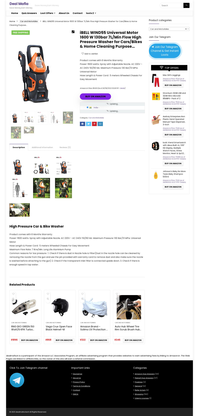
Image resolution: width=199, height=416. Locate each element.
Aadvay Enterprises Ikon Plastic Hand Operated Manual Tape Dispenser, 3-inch (174, 120)
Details (122, 88)
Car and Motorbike (29, 21)
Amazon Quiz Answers (145, 374)
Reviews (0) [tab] (65, 147)
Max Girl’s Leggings (171, 75)
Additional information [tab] (42, 147)
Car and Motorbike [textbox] (168, 29)
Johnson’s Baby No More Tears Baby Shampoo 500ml (174, 174)
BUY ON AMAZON (95, 96)
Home (14, 13)
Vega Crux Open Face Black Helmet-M (59, 328)
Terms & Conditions (81, 386)
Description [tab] (19, 147)
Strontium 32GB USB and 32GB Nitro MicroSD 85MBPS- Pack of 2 (174, 96)
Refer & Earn (140, 390)
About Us (64, 13)
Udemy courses (142, 398)
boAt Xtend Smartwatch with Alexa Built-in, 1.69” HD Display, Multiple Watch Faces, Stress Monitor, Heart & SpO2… (174, 148)
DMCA (75, 394)
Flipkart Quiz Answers (144, 378)
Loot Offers (46, 13)
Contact (78, 13)
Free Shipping (20, 32)
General (138, 386)
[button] (73, 31)
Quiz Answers (29, 13)
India (96, 107)
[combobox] (169, 29)
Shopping (139, 394)
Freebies (139, 382)
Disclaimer (77, 374)
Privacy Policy (79, 382)
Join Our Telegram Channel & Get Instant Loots (165, 51)
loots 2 (90, 13)
